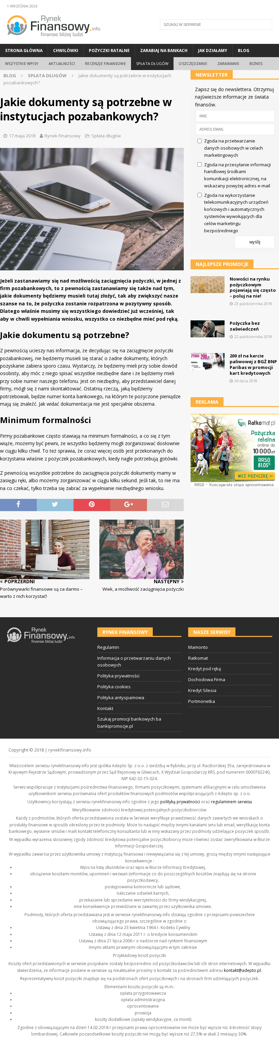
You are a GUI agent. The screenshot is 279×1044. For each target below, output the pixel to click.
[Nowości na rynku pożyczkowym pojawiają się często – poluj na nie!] (208, 284)
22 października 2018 (253, 336)
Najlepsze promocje (222, 264)
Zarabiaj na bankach (163, 50)
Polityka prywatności (118, 676)
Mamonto (198, 647)
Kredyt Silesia (202, 690)
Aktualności (62, 63)
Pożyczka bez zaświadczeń (245, 326)
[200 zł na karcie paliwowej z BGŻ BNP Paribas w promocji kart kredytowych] (208, 361)
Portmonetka (201, 701)
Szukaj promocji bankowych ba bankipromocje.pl (129, 722)
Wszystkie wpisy (21, 63)
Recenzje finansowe (105, 63)
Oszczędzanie (193, 63)
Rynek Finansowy (63, 136)
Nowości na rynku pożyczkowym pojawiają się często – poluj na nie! (253, 287)
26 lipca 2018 (245, 380)
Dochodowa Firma (206, 679)
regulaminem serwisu (231, 802)
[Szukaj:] (216, 24)
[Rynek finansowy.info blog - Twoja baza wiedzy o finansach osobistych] (53, 40)
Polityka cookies (114, 687)
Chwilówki (65, 50)
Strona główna (24, 50)
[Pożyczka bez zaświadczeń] (208, 328)
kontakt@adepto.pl (242, 970)
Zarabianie (228, 63)
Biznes (255, 63)
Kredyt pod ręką (204, 669)
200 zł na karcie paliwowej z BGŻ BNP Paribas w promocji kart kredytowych (253, 364)
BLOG (9, 75)
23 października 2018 (253, 303)
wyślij (254, 242)
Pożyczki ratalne (109, 50)
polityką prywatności (180, 802)
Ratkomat (198, 658)
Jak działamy (212, 50)
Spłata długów (152, 63)
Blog (243, 50)
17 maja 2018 (22, 136)
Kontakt (105, 708)
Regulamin (108, 647)
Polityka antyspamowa (120, 697)
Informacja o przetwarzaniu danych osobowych (134, 661)
